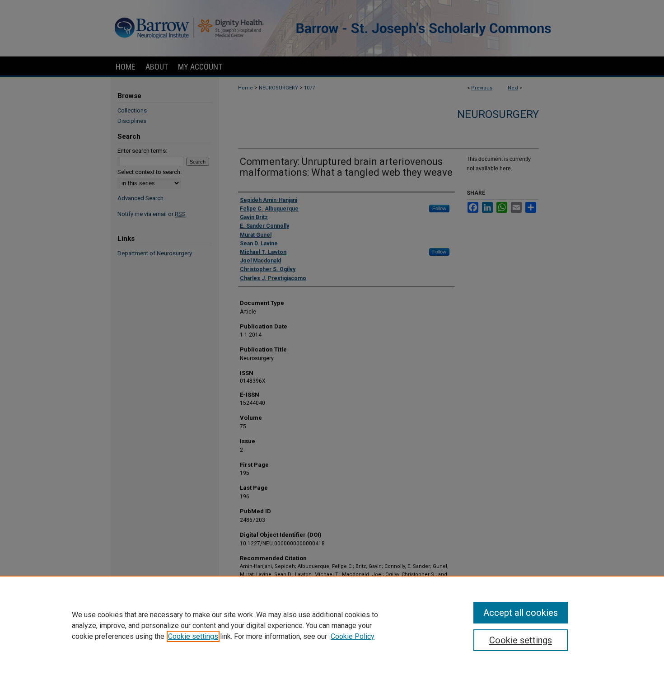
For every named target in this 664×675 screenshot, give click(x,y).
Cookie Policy (352, 636)
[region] (332, 625)
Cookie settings (193, 636)
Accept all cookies (520, 612)
